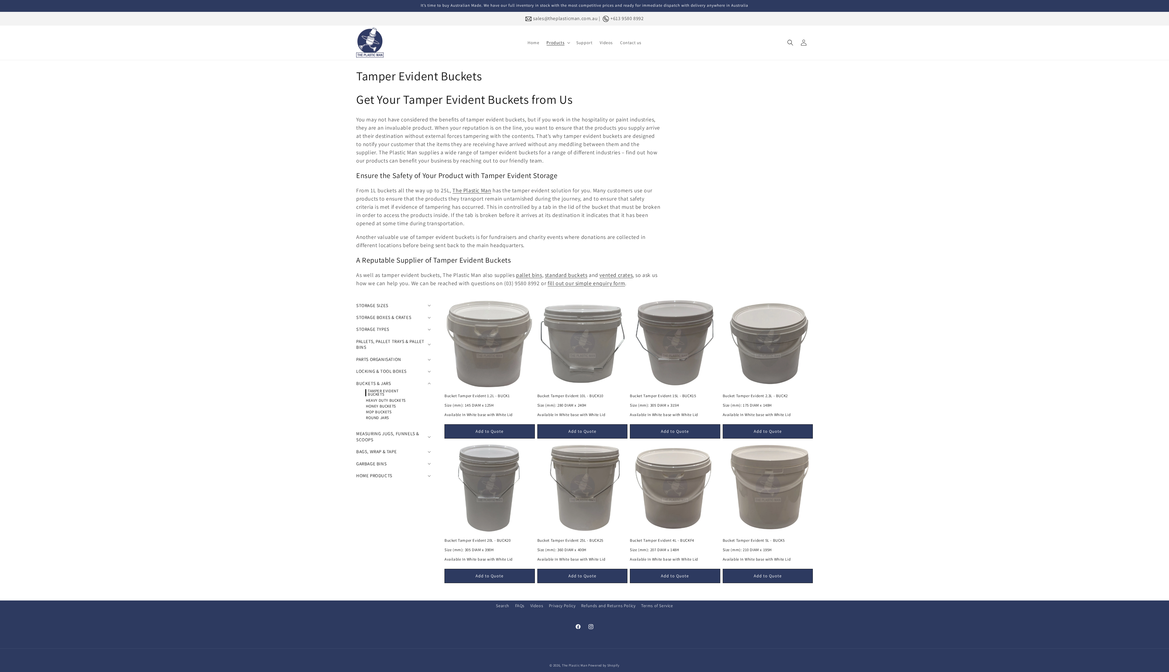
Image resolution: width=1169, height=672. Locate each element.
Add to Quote (490, 431)
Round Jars (377, 417)
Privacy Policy (562, 605)
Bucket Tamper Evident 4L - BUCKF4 (662, 540)
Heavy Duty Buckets (386, 400)
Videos (536, 605)
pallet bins (529, 274)
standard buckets (566, 274)
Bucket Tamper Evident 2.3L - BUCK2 (755, 396)
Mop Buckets (379, 412)
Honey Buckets (381, 406)
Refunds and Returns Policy (608, 605)
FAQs (520, 605)
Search (502, 605)
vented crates (616, 274)
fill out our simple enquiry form (586, 283)
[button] (558, 42)
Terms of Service (657, 605)
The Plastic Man (471, 190)
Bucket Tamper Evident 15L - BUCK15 (663, 396)
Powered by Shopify (604, 665)
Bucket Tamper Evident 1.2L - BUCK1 (477, 396)
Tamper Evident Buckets (383, 392)
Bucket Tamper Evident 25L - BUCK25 (570, 540)
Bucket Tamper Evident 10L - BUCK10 (570, 396)
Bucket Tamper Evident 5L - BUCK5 (754, 540)
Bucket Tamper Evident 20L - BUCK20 (477, 540)
